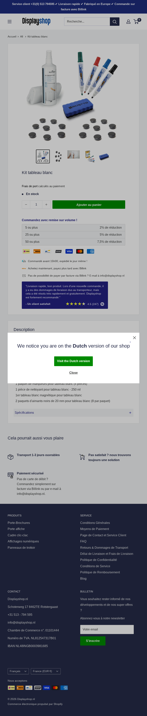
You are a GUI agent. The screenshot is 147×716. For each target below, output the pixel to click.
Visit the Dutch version (73, 361)
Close (73, 372)
